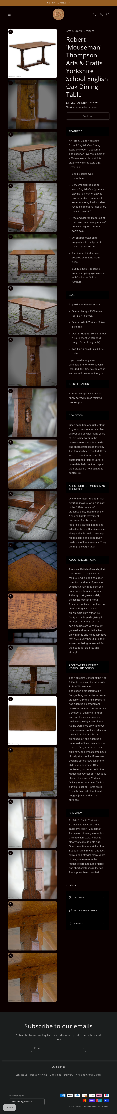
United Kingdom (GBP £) (23, 1101)
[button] (9, 14)
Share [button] (73, 885)
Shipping (70, 107)
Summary (75, 813)
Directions (55, 1074)
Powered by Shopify (101, 1106)
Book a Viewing (38, 1074)
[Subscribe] (82, 1048)
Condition (76, 415)
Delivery (68, 1074)
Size (71, 295)
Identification (79, 384)
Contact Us (21, 1074)
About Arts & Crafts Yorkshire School (83, 667)
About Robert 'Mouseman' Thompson (87, 488)
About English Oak (82, 559)
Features (75, 131)
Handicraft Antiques (84, 1106)
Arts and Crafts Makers (88, 1074)
